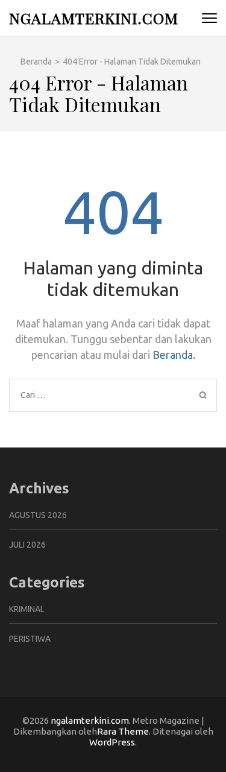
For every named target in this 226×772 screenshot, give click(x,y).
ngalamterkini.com (93, 18)
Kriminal (27, 609)
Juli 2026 (27, 544)
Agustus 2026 (38, 515)
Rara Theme (123, 731)
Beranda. (173, 355)
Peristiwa (30, 639)
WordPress (112, 742)
